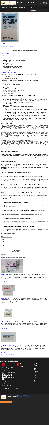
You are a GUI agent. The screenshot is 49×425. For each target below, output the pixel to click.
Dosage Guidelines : (11, 323)
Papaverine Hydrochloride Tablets (8, 345)
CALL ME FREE (11, 354)
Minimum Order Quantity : (24, 274)
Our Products (22, 7)
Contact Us (29, 7)
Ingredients (5, 83)
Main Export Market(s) (7, 109)
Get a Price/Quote (5, 53)
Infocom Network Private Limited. (23, 396)
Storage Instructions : (12, 348)
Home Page (4, 7)
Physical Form (6, 85)
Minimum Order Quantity (8, 78)
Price (4, 76)
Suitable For (5, 88)
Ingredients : (26, 276)
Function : (14, 278)
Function (4, 87)
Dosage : (29, 277)
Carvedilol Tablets (5, 298)
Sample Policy (6, 106)
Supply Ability (5, 103)
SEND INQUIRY (4, 354)
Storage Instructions (7, 90)
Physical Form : (37, 274)
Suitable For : (14, 349)
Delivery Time (5, 105)
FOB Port (5, 97)
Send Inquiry (13, 72)
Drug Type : (16, 277)
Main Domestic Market (7, 112)
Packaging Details (6, 108)
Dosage (4, 91)
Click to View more (7, 69)
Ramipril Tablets (4, 274)
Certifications (5, 121)
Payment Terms (6, 99)
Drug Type (5, 93)
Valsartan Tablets (5, 321)
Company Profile (13, 7)
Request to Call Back (5, 72)
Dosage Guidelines (7, 84)
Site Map (34, 381)
